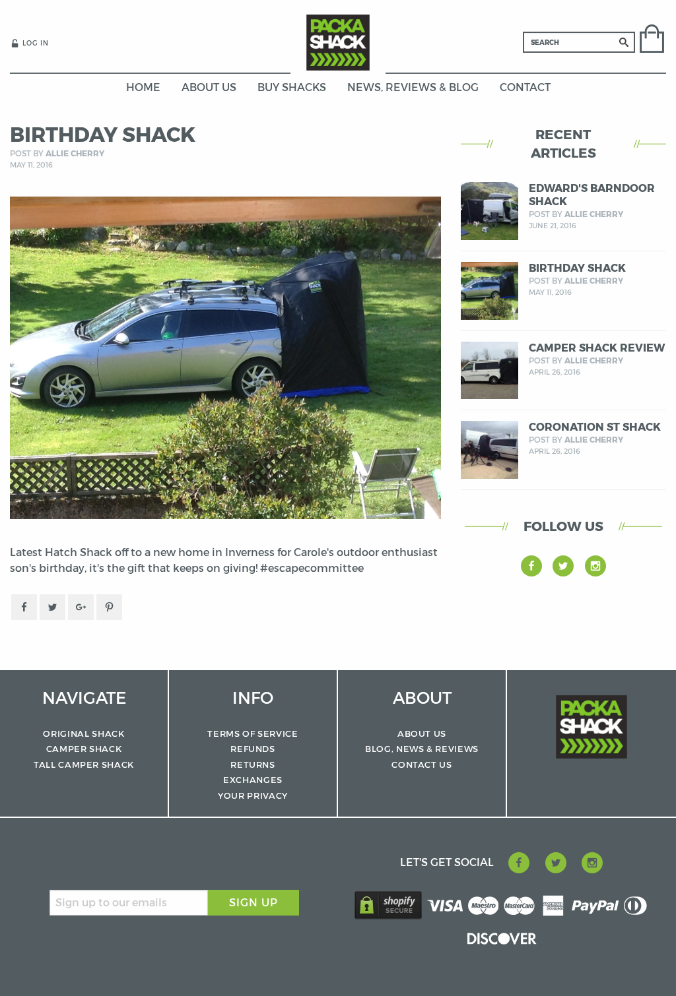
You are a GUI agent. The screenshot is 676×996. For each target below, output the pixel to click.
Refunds (252, 748)
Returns (252, 764)
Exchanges (253, 779)
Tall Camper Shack (84, 764)
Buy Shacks (291, 87)
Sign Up (253, 902)
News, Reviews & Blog (413, 87)
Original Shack (83, 733)
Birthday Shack (577, 268)
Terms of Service (252, 733)
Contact (525, 87)
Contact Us (421, 764)
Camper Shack (84, 748)
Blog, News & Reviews (422, 748)
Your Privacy (253, 795)
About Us (209, 87)
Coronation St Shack (595, 427)
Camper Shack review (597, 348)
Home (143, 87)
